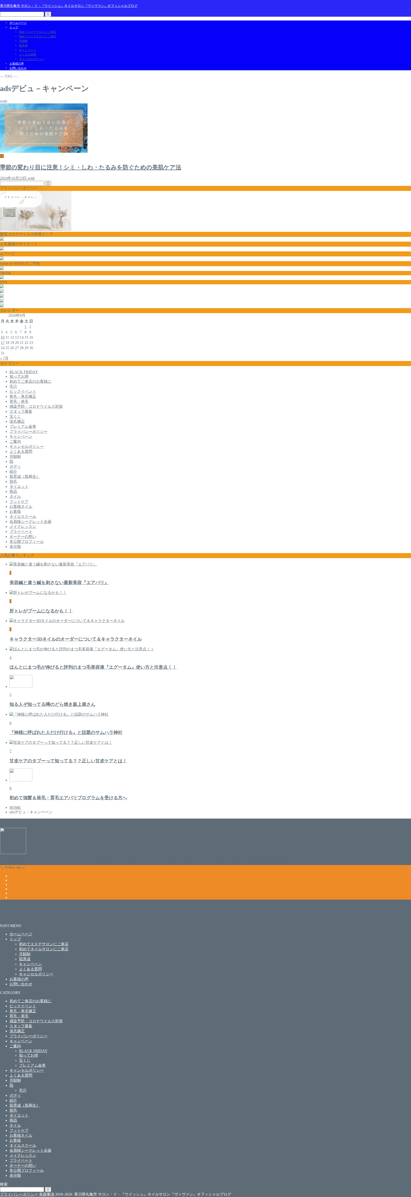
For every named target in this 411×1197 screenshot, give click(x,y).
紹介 (13, 471)
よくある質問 (27, 54)
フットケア (19, 501)
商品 (13, 491)
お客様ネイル (21, 506)
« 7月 (4, 358)
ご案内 (15, 441)
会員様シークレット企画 (30, 522)
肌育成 (23, 45)
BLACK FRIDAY (24, 372)
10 (3, 337)
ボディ (15, 466)
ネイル (15, 496)
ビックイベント (23, 391)
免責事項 (46, 1194)
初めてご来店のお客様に (30, 381)
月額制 (23, 41)
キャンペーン (27, 50)
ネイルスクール (23, 516)
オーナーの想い (23, 537)
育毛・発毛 (19, 401)
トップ (14, 27)
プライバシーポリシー (29, 431)
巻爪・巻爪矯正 (23, 396)
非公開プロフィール (27, 542)
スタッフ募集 (21, 411)
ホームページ (18, 23)
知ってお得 (19, 376)
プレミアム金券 (23, 426)
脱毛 (13, 481)
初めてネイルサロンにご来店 (37, 36)
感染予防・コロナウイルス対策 (36, 406)
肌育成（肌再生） (25, 476)
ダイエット (19, 486)
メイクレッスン (23, 527)
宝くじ (15, 416)
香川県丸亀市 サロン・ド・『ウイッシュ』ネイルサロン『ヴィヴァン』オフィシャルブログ (68, 6)
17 (3, 343)
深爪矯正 (17, 421)
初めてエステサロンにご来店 (37, 32)
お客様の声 (17, 63)
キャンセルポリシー (32, 59)
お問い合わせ (18, 68)
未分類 (15, 547)
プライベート (21, 532)
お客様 (15, 511)
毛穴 (13, 386)
